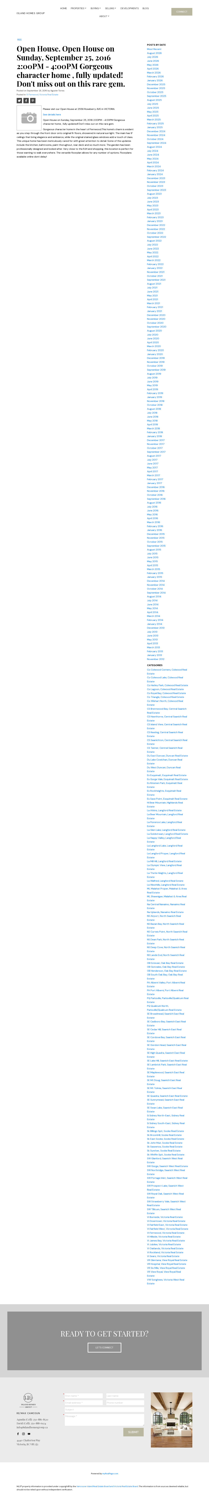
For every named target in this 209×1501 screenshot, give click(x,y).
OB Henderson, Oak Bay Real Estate (167, 970)
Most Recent (154, 49)
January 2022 (154, 268)
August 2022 (154, 240)
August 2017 (154, 455)
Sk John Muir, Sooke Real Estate (164, 1142)
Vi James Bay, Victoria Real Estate (166, 1240)
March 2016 (153, 522)
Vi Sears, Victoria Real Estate (163, 1256)
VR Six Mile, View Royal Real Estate (166, 1268)
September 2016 (156, 498)
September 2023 (156, 190)
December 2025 (156, 84)
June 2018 (152, 416)
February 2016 (155, 526)
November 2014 (156, 584)
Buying (95, 8)
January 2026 (155, 80)
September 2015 (156, 545)
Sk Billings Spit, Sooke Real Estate (165, 1131)
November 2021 (155, 272)
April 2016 (152, 518)
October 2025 (155, 92)
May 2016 (152, 514)
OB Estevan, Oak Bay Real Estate (165, 963)
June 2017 (152, 463)
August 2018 (154, 409)
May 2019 (152, 385)
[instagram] (24, 1434)
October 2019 (155, 365)
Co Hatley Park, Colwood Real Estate (167, 685)
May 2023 (152, 205)
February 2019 (155, 393)
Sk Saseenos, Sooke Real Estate (164, 1146)
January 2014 (154, 624)
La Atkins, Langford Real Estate (164, 810)
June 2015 (152, 557)
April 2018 (152, 424)
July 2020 (152, 334)
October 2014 (155, 588)
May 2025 (152, 111)
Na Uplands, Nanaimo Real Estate (165, 912)
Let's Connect (104, 1347)
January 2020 (155, 354)
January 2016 (154, 530)
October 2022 (155, 233)
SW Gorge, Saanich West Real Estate (167, 1166)
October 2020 (155, 322)
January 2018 (154, 436)
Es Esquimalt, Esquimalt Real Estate (167, 775)
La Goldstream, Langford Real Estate (167, 834)
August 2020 (154, 330)
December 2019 (156, 358)
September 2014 (156, 592)
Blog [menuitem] (146, 8)
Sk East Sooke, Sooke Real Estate (165, 1138)
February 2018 (155, 432)
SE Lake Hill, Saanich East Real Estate (167, 1060)
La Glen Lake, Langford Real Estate (166, 830)
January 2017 (154, 483)
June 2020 (153, 338)
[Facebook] (19, 1434)
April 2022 (153, 256)
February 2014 (155, 620)
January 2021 (154, 311)
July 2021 (152, 287)
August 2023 (154, 193)
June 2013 (152, 635)
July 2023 (152, 197)
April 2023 (153, 209)
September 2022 (156, 236)
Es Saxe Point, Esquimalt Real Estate (167, 798)
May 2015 (152, 561)
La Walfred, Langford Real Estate (165, 880)
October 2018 (154, 405)
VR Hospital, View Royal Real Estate (166, 1264)
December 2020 (156, 315)
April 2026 (153, 68)
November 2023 (156, 182)
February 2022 (155, 264)
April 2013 (152, 643)
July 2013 (152, 631)
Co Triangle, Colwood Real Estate (165, 697)
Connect (181, 11)
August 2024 (154, 146)
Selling (109, 8)
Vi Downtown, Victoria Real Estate (166, 1221)
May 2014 (152, 608)
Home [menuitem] (63, 8)
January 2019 (154, 397)
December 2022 (156, 225)
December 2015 (156, 534)
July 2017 (152, 459)
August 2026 (154, 53)
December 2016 (156, 487)
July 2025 (152, 104)
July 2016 (152, 506)
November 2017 (155, 444)
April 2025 (153, 115)
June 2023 (153, 201)
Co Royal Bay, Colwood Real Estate (166, 693)
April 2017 (152, 471)
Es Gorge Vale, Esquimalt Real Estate (167, 779)
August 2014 (154, 596)
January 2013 (154, 655)
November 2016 (155, 491)
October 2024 (155, 139)
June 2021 (152, 291)
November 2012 (155, 659)
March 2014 (153, 616)
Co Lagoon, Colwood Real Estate (165, 689)
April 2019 (152, 389)
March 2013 (153, 647)
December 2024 (156, 131)
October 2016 (155, 495)
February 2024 (155, 170)
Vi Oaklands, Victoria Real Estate (165, 1248)
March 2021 (153, 303)
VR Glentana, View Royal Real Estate (167, 1260)
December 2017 (156, 440)
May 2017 (152, 467)
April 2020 (153, 342)
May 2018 (152, 420)
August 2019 (154, 373)
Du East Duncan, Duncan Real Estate (167, 755)
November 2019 (155, 362)
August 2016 (154, 502)
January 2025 (155, 127)
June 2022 (153, 248)
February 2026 (155, 76)
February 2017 (155, 479)
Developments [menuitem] (130, 8)
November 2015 (155, 537)
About (103, 16)
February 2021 (155, 307)
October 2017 (155, 448)
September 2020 (156, 326)
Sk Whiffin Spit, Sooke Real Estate (165, 1154)
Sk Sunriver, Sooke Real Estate (164, 1150)
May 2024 (153, 158)
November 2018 (155, 401)
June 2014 (153, 604)
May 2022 (152, 252)
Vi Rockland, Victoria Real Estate (165, 1252)
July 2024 (152, 150)
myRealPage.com (110, 1473)
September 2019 (156, 369)
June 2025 (153, 107)
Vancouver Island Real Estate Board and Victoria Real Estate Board (107, 1486)
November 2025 (156, 88)
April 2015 (152, 565)
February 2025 (155, 123)
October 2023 (155, 186)
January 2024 (155, 174)
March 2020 (154, 346)
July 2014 (152, 600)
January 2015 (154, 577)
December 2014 (156, 581)
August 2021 (154, 283)
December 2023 (156, 178)
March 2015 (153, 569)
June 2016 (152, 510)
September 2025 (156, 96)
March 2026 (154, 72)
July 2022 (152, 244)
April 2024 (153, 162)
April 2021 (152, 299)
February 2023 (155, 217)
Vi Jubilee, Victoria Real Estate (164, 1244)
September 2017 (156, 451)
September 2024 (156, 143)
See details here (52, 114)
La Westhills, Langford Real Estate (166, 884)
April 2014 (152, 612)
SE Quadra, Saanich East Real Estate (167, 1096)
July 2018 (152, 412)
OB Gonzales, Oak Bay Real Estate (166, 966)
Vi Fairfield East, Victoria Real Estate (167, 1224)
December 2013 (155, 627)
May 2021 (152, 295)
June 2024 (153, 154)
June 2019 (152, 381)
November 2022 (156, 229)
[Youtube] (30, 1434)
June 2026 (153, 60)
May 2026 (152, 64)
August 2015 (154, 549)
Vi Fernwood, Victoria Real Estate (42, 94)
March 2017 (153, 475)
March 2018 (153, 428)
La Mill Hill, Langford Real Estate (164, 861)
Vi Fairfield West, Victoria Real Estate (167, 1228)
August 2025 (154, 100)
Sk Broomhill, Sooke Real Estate (164, 1135)
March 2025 (154, 119)
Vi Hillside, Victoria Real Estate (164, 1236)
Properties (77, 8)
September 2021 (156, 279)
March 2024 (154, 166)
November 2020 (156, 319)
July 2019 (152, 377)
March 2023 (153, 213)
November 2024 (156, 135)
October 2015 (155, 541)
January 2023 (154, 221)
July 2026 (152, 57)
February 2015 (155, 573)
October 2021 (154, 276)
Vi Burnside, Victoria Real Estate (165, 1217)
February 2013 (155, 651)
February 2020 (155, 350)
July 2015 (152, 553)
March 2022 (153, 260)
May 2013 (152, 639)
